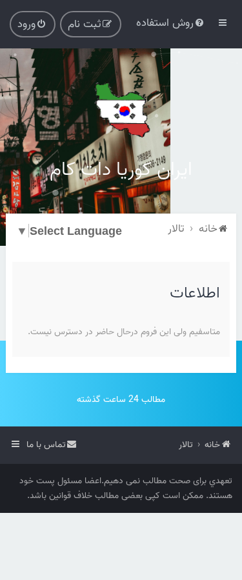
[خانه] (121, 110)
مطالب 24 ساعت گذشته (121, 399)
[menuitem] (171, 23)
